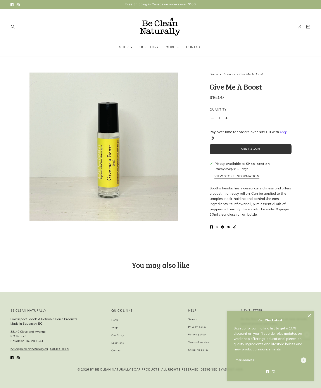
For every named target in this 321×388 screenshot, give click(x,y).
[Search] (12, 26)
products (229, 74)
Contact (116, 350)
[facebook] (12, 4)
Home (214, 74)
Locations (117, 342)
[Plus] (226, 118)
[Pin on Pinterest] (222, 226)
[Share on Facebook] (211, 226)
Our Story (117, 335)
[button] (234, 226)
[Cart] (308, 26)
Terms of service (198, 342)
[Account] (299, 26)
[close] (309, 316)
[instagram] (18, 4)
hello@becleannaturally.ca (29, 349)
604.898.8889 (59, 349)
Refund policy (197, 334)
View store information (236, 176)
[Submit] (303, 360)
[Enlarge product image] (103, 147)
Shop (114, 327)
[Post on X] (217, 226)
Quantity (218, 109)
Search (192, 319)
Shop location (258, 163)
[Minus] (212, 118)
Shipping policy (198, 349)
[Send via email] (228, 226)
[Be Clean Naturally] (160, 27)
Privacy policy (197, 327)
